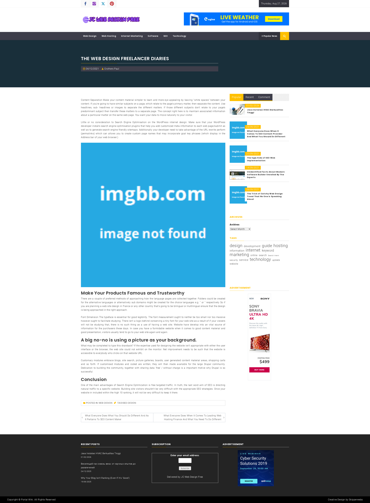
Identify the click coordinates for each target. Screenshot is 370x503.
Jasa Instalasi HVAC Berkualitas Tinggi (101, 453)
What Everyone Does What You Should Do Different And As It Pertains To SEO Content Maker (117, 417)
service (243, 260)
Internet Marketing (132, 36)
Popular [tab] (236, 97)
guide (267, 246)
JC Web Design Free (192, 477)
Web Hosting (109, 36)
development (252, 246)
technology (260, 259)
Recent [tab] (250, 97)
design (132, 403)
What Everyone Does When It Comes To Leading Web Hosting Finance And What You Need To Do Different (192, 417)
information (237, 250)
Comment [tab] (264, 97)
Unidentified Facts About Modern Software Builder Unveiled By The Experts (266, 174)
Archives (234, 224)
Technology (179, 36)
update (276, 260)
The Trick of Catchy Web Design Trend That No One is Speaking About (265, 196)
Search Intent (273, 255)
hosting (280, 246)
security (234, 260)
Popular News (270, 36)
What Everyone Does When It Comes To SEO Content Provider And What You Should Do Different (266, 134)
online (254, 255)
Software (153, 36)
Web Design (90, 36)
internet (253, 250)
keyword (268, 250)
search (263, 255)
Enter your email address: (185, 455)
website (234, 263)
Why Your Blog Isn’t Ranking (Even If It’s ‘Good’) (105, 478)
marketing (239, 254)
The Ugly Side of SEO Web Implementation (261, 159)
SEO (165, 36)
